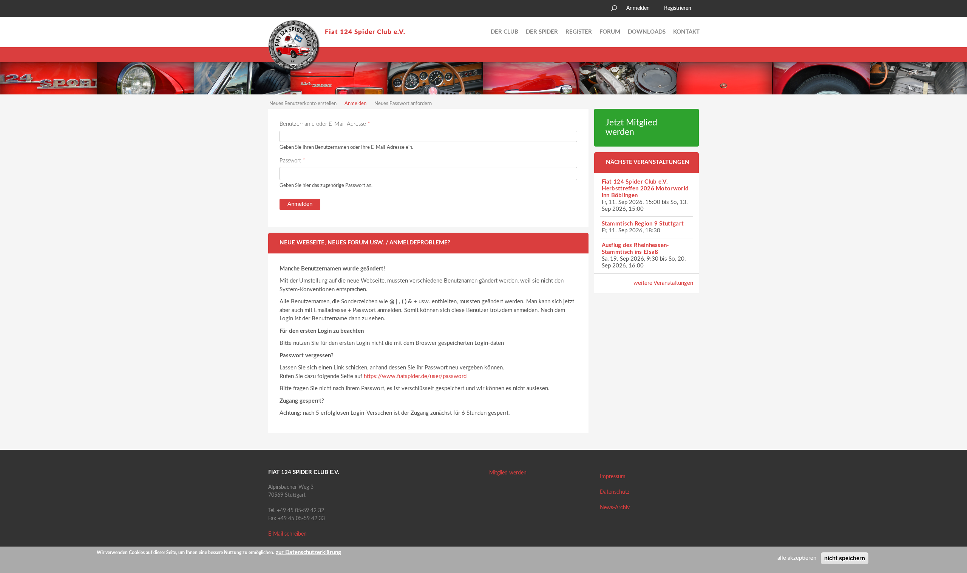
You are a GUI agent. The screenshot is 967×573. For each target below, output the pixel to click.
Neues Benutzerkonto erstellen (303, 103)
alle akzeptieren (796, 558)
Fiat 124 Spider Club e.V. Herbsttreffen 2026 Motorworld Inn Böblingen (645, 188)
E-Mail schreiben (287, 534)
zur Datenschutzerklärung (308, 552)
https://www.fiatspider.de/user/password (415, 376)
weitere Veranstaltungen (663, 283)
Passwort (292, 161)
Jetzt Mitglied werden (631, 127)
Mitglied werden (508, 473)
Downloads (647, 32)
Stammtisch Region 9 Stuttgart (643, 224)
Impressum (613, 476)
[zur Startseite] (294, 45)
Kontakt (686, 32)
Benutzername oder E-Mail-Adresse (325, 124)
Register (578, 32)
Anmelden (638, 8)
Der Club (504, 32)
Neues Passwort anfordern (403, 103)
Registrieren (677, 8)
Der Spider (542, 32)
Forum (609, 32)
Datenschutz (614, 492)
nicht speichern (844, 558)
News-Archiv (615, 507)
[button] (274, 9)
